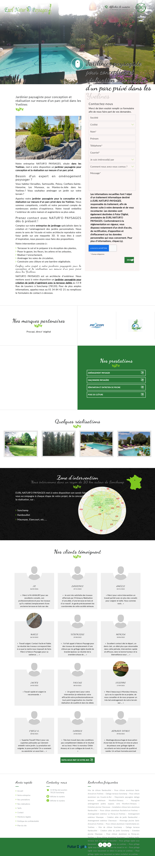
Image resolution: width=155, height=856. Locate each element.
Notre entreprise (23, 795)
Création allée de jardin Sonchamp (114, 830)
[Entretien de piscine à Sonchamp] (134, 444)
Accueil (20, 791)
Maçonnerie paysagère (98, 380)
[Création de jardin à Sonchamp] (21, 444)
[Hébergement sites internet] (77, 850)
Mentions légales (24, 817)
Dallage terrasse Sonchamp (116, 794)
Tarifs (19, 808)
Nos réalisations (23, 804)
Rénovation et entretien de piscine (104, 387)
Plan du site (22, 825)
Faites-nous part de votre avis (75, 760)
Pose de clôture (95, 395)
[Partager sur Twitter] (105, 845)
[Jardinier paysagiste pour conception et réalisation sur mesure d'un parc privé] (48, 137)
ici (121, 241)
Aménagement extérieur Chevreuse (102, 820)
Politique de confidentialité (28, 821)
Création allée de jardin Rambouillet (122, 817)
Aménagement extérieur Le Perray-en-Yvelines (106, 814)
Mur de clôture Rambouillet (99, 790)
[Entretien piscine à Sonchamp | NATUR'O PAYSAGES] (96, 444)
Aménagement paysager (99, 373)
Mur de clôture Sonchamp (110, 827)
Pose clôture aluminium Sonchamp (111, 837)
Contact (20, 812)
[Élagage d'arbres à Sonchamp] (59, 444)
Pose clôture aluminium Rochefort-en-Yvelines (119, 810)
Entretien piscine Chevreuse (99, 807)
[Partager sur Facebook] (100, 845)
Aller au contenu (77, 64)
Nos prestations (23, 799)
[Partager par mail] (109, 845)
